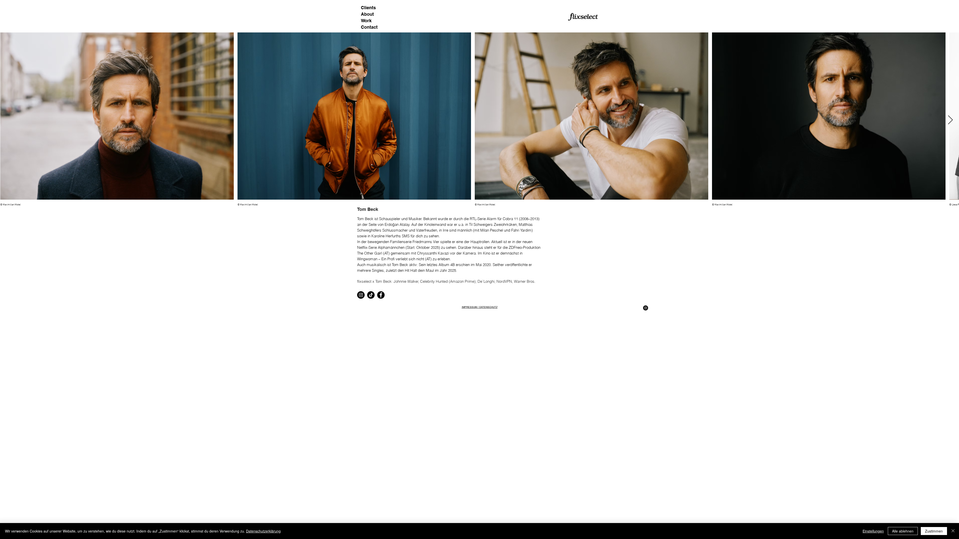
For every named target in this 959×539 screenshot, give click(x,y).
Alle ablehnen (903, 531)
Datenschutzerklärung (263, 531)
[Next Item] (950, 120)
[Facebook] (381, 295)
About (367, 14)
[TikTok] (371, 295)
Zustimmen (934, 531)
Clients (368, 7)
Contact (369, 27)
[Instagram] (361, 295)
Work (366, 20)
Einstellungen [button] (873, 531)
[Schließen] (953, 531)
